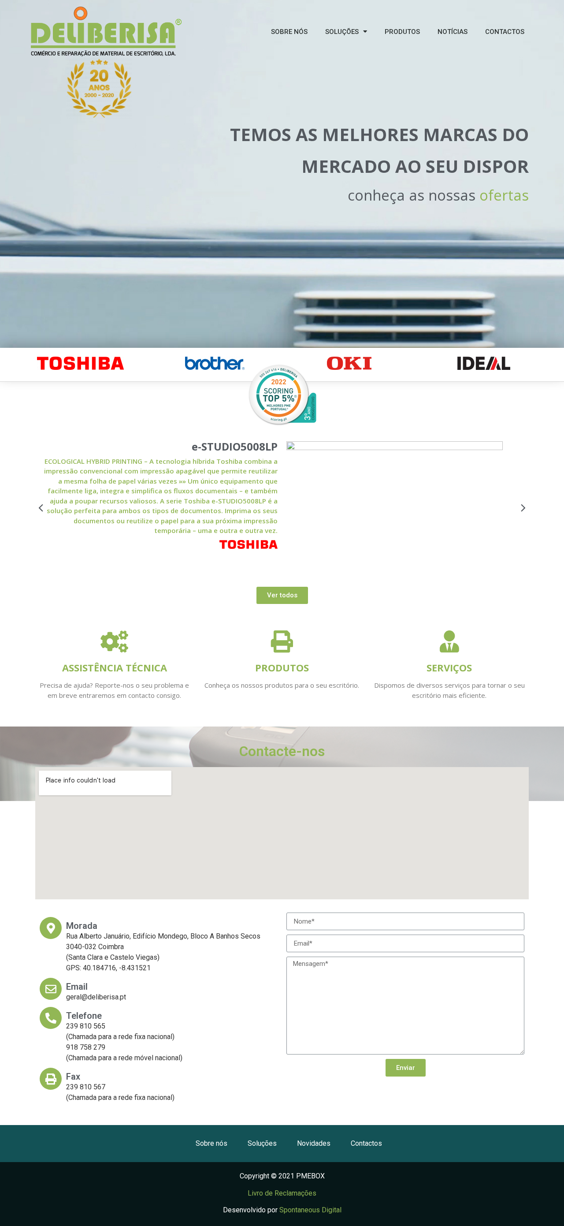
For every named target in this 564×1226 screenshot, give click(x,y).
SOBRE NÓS (289, 32)
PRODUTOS (402, 32)
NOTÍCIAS (453, 32)
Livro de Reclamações (282, 1193)
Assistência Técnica (114, 667)
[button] (42, 507)
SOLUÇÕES (342, 32)
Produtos (282, 667)
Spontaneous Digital (310, 1210)
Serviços (449, 667)
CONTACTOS (504, 32)
